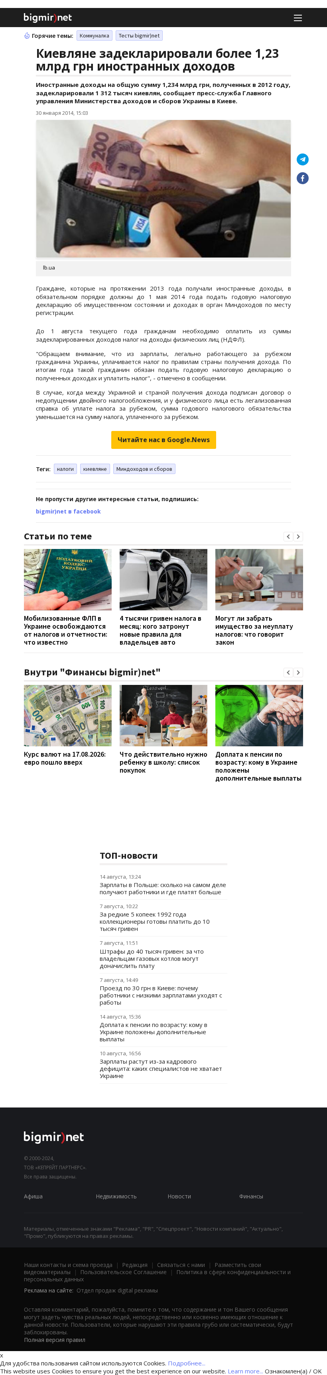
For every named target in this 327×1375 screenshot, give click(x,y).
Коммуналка (94, 35)
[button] (288, 536)
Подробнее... (186, 1363)
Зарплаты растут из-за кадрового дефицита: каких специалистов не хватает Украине (161, 1068)
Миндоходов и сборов (144, 468)
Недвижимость (116, 1196)
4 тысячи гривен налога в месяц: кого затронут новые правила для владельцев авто (160, 630)
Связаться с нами (181, 1265)
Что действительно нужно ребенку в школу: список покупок (163, 762)
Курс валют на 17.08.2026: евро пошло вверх (65, 758)
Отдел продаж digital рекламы (117, 1290)
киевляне (95, 468)
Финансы (251, 1196)
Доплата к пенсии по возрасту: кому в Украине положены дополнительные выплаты (258, 766)
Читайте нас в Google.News (164, 439)
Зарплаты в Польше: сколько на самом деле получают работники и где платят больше (163, 888)
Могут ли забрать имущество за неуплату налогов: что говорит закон (254, 630)
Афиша (33, 1196)
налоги (65, 468)
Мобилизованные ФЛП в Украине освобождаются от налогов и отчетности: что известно (65, 630)
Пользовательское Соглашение (123, 1272)
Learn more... (245, 1371)
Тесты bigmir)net (139, 35)
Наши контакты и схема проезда (68, 1265)
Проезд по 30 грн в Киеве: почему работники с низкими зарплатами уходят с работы (161, 995)
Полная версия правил (54, 1340)
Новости (179, 1196)
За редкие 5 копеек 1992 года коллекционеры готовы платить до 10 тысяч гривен (155, 921)
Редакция (135, 1265)
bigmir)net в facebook (68, 511)
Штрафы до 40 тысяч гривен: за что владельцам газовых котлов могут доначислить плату (152, 958)
